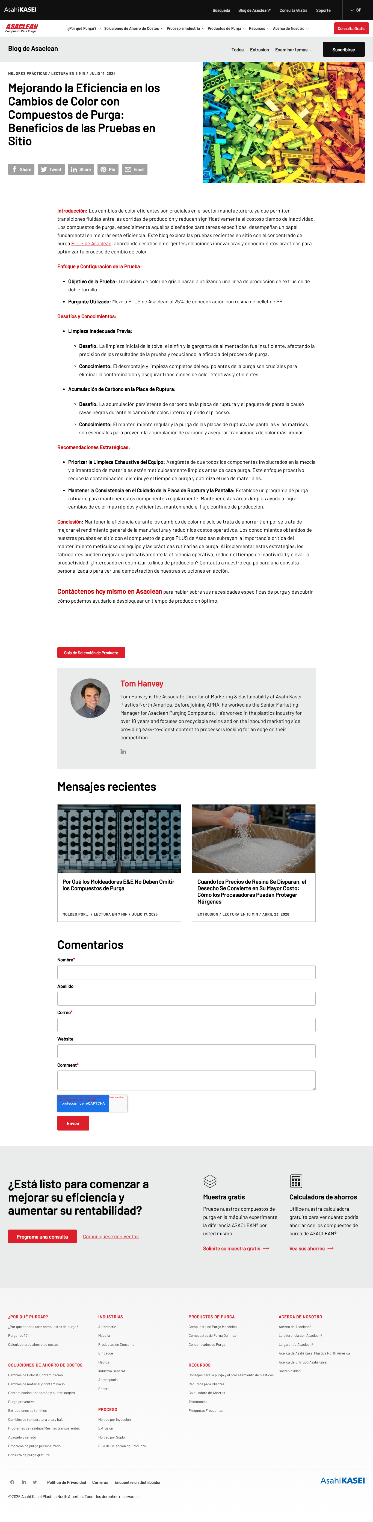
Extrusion (259, 49)
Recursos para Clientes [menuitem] (206, 1384)
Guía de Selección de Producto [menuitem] (122, 1446)
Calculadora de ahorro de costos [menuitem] (33, 1344)
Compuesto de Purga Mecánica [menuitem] (213, 1326)
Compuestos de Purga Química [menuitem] (212, 1335)
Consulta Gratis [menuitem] (293, 10)
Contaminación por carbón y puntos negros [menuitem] (41, 1393)
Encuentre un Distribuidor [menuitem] (138, 1482)
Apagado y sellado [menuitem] (22, 1437)
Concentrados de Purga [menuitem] (207, 1344)
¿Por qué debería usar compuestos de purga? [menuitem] (43, 1326)
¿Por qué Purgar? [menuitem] (28, 1316)
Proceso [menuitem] (107, 1409)
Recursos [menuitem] (200, 1364)
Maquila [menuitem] (104, 1335)
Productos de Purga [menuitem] (212, 1316)
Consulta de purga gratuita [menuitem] (29, 1455)
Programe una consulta (42, 1236)
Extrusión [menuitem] (105, 1428)
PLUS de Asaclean (91, 243)
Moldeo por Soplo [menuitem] (111, 1437)
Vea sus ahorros (307, 1248)
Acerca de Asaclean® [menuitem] (295, 1326)
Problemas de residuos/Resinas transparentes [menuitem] (44, 1428)
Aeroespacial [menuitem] (108, 1379)
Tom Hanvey (141, 683)
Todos (238, 49)
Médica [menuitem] (103, 1362)
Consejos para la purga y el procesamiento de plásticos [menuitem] (231, 1375)
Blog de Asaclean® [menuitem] (254, 10)
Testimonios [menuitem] (198, 1402)
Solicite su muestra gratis (231, 1248)
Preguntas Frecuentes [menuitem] (206, 1410)
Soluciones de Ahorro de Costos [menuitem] (45, 1364)
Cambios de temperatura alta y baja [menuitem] (36, 1419)
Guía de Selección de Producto (91, 652)
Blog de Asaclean (33, 48)
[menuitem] (12, 1482)
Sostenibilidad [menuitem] (290, 1371)
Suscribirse (344, 49)
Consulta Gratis (351, 28)
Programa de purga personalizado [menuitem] (34, 1446)
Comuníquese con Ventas (111, 1236)
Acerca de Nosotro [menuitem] (300, 1316)
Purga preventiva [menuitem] (21, 1402)
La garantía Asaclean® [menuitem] (296, 1344)
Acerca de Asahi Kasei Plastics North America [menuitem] (314, 1353)
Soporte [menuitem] (323, 10)
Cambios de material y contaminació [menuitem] (36, 1384)
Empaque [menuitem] (105, 1353)
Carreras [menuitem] (100, 1482)
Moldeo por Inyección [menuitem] (114, 1419)
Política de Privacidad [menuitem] (66, 1482)
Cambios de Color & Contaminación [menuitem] (35, 1375)
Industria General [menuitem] (111, 1371)
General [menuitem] (104, 1388)
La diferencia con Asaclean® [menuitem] (300, 1335)
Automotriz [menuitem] (107, 1326)
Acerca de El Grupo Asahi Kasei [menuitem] (303, 1362)
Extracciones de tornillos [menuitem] (27, 1410)
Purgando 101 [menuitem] (18, 1335)
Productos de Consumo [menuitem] (116, 1344)
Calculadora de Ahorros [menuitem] (207, 1393)
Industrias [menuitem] (110, 1316)
